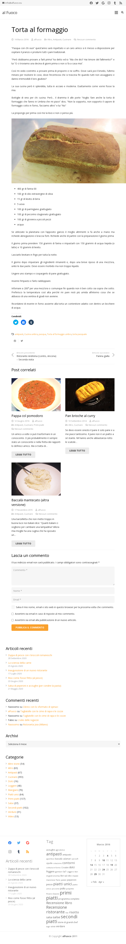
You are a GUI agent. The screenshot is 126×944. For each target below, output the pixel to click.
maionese (50, 880)
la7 (64, 871)
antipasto (67, 854)
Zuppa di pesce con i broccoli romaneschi (30, 655)
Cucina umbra (31, 334)
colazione (57, 863)
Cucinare (67, 39)
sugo (48, 926)
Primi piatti (39, 425)
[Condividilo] (14, 341)
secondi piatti (61, 918)
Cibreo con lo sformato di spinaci (40, 706)
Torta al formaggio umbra (59, 334)
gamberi (59, 871)
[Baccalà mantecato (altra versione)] (36, 479)
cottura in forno (53, 867)
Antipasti (57, 39)
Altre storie (14, 763)
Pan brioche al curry (80, 416)
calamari (67, 858)
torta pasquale (80, 334)
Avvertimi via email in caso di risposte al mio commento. (45, 613)
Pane (58, 880)
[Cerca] (122, 12)
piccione (55, 889)
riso (66, 912)
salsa (49, 917)
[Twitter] (97, 3)
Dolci (10, 781)
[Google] (103, 3)
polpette (70, 888)
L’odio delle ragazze (28, 720)
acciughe (50, 849)
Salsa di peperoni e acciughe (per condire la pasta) (34, 685)
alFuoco (38, 39)
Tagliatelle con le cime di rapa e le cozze (41, 711)
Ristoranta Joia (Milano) (35, 724)
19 (111, 864)
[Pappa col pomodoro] (36, 394)
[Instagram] (109, 3)
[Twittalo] (21, 341)
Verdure (12, 811)
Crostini (65, 867)
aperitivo (50, 859)
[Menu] (116, 12)
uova (53, 926)
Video (11, 816)
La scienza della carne (19, 662)
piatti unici (62, 883)
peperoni (71, 879)
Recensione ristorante (56, 909)
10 (103, 860)
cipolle (49, 863)
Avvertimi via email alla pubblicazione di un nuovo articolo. (45, 620)
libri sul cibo (66, 875)
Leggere (12, 785)
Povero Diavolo (52, 894)
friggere (50, 871)
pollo (62, 888)
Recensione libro (59, 902)
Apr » (101, 881)
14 (91, 864)
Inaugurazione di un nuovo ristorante (27, 670)
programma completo (68, 898)
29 (95, 874)
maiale (75, 876)
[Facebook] (91, 3)
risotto (74, 912)
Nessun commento (86, 39)
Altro (49, 39)
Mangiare (13, 790)
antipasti (19, 334)
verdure (60, 926)
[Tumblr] (115, 3)
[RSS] (121, 3)
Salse (11, 803)
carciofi (75, 859)
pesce (49, 884)
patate (63, 880)
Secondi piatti (15, 807)
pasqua (42, 334)
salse (56, 917)
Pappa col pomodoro (27, 416)
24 (103, 869)
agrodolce (60, 850)
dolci (72, 867)
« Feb (94, 881)
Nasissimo (13, 724)
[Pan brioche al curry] (90, 394)
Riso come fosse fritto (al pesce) (25, 677)
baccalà (58, 858)
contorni (68, 863)
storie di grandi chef (68, 922)
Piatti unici (13, 794)
